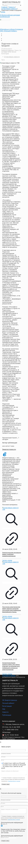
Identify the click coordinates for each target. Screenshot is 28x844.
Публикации (6, 715)
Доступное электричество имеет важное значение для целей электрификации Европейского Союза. (11, 609)
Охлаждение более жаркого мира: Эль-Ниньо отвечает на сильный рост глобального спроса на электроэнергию (11, 666)
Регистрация (7, 706)
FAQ (3, 709)
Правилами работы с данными (14, 781)
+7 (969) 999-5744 (11, 730)
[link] (20, 5)
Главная (4, 7)
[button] (13, 826)
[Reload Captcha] (2, 825)
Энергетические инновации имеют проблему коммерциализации (11, 554)
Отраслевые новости (9, 9)
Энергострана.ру (7, 50)
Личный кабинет (8, 703)
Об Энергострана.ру (9, 700)
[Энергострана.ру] (4, 456)
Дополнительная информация (12, 822)
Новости (12, 7)
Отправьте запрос (8, 675)
